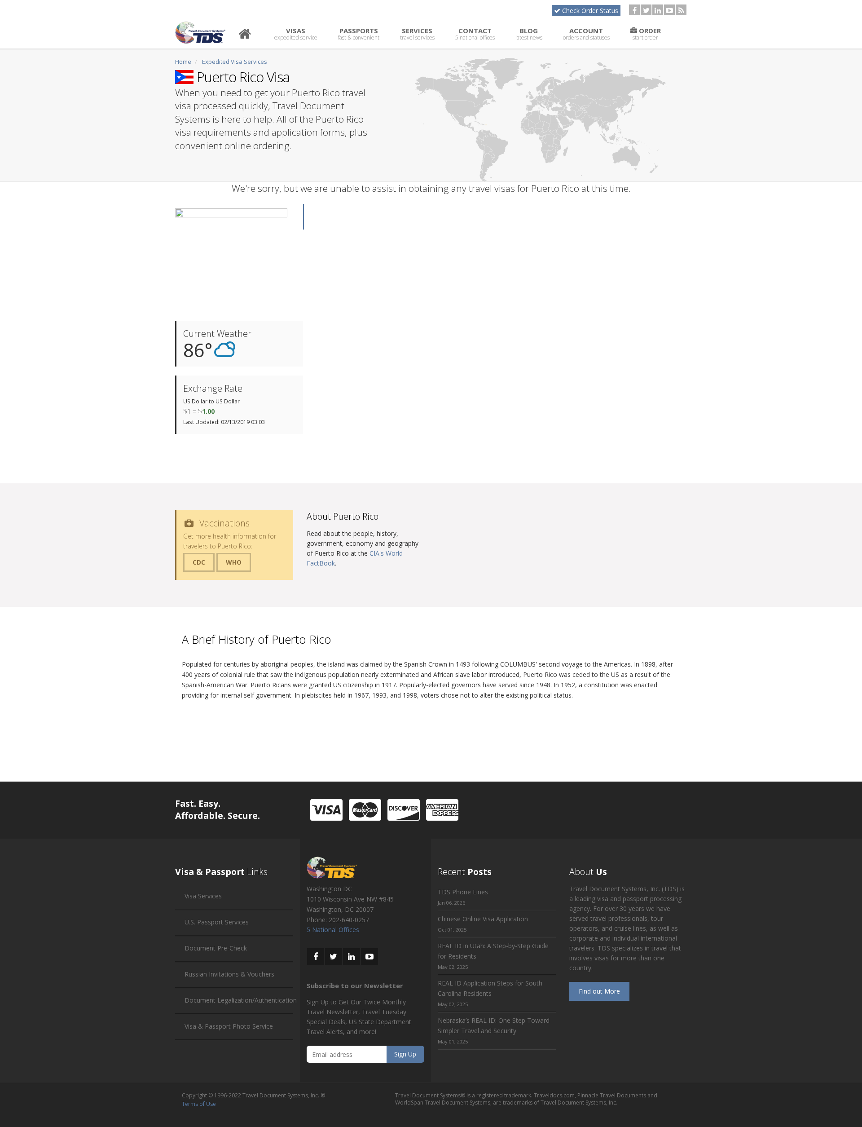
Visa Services (203, 896)
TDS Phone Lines (463, 892)
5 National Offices (333, 929)
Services (417, 33)
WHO (234, 562)
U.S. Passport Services (217, 922)
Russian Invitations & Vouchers (229, 974)
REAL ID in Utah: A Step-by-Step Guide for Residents (493, 950)
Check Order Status (590, 10)
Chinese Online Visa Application (483, 919)
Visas (295, 33)
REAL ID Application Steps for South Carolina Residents (490, 988)
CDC (199, 562)
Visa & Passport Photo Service (229, 1026)
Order (647, 33)
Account (586, 33)
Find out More (599, 991)
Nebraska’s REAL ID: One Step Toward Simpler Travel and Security (494, 1025)
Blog (528, 33)
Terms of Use (199, 1104)
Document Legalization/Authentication (241, 1000)
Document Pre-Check (216, 948)
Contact (475, 33)
